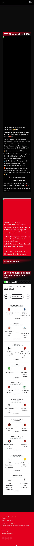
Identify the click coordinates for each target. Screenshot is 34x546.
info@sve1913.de (10, 524)
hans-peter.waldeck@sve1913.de (21, 525)
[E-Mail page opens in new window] (8, 538)
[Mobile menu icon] (3, 2)
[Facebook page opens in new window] (3, 538)
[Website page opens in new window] (11, 538)
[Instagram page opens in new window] (6, 538)
